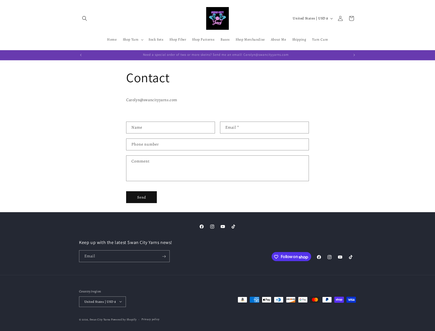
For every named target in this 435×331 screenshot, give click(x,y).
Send (141, 197)
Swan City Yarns (100, 319)
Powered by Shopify (124, 319)
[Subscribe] (163, 256)
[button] (84, 18)
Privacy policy (150, 319)
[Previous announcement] (80, 55)
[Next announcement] (354, 55)
